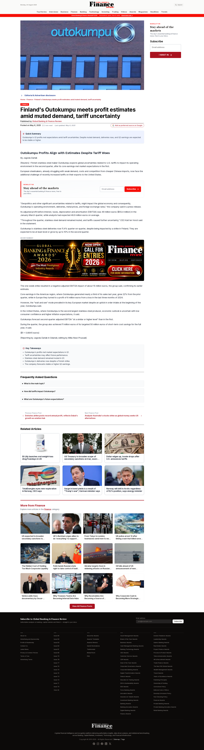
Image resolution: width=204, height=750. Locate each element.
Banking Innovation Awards (129, 707)
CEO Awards (124, 653)
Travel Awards (158, 673)
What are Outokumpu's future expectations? (44, 399)
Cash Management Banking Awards (132, 646)
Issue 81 (56, 649)
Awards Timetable (93, 639)
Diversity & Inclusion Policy (162, 693)
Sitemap (117, 739)
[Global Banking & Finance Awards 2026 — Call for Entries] (82, 260)
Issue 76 (56, 666)
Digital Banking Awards (127, 710)
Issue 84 (56, 639)
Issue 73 (56, 676)
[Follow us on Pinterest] (94, 744)
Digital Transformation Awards (130, 673)
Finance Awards (125, 714)
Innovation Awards (126, 693)
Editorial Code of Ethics (161, 690)
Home (22, 99)
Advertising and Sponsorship (29, 639)
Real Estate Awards (160, 646)
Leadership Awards (160, 639)
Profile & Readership (27, 642)
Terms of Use (24, 656)
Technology (94, 12)
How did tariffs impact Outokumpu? (39, 391)
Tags (123, 739)
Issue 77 (56, 663)
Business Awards (126, 642)
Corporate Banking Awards (129, 669)
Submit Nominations (93, 646)
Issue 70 (56, 686)
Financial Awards (159, 700)
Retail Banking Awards (161, 710)
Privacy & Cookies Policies (29, 653)
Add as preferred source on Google (128, 125)
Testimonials (91, 649)
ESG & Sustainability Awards (129, 683)
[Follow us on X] (110, 744)
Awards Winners (92, 642)
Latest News (24, 649)
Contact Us (24, 646)
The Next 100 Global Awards (163, 666)
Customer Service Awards (128, 656)
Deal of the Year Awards (128, 663)
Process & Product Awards (162, 653)
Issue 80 (56, 653)
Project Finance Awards (161, 649)
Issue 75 (56, 669)
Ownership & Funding (160, 683)
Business (64, 12)
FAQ (88, 656)
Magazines (143, 12)
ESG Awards (124, 686)
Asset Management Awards (129, 636)
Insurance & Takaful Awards (129, 697)
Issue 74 (56, 673)
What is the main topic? (34, 384)
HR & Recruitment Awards (162, 659)
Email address (140, 618)
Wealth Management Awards (163, 669)
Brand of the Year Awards (128, 639)
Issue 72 (56, 680)
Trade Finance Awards (161, 663)
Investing (105, 12)
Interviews (53, 12)
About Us (23, 636)
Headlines (154, 12)
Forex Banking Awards (127, 690)
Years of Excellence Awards (163, 676)
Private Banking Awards (161, 703)
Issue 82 (56, 646)
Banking (83, 12)
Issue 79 (56, 656)
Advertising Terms (26, 659)
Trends (164, 12)
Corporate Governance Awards (130, 666)
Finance (74, 12)
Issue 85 (56, 636)
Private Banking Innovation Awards (165, 707)
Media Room (91, 653)
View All (56, 690)
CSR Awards (124, 659)
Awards (133, 12)
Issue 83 (56, 642)
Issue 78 (56, 659)
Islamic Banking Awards (161, 642)
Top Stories (42, 12)
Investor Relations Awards (162, 636)
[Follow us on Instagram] (98, 744)
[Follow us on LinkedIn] (106, 744)
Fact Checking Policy (160, 697)
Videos (124, 12)
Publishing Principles (160, 680)
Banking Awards (125, 703)
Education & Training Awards (129, 680)
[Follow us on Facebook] (102, 744)
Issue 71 (56, 683)
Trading (115, 12)
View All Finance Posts (82, 606)
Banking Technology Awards (129, 649)
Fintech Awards (125, 676)
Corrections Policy (160, 686)
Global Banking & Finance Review (47, 121)
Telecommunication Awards (163, 656)
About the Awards (93, 636)
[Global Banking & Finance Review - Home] (102, 5)
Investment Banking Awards (129, 700)
